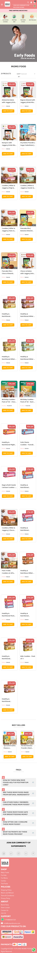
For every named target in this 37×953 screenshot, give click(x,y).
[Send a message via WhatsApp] (34, 950)
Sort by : (18, 75)
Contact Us (4, 910)
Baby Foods (5, 872)
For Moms (4, 878)
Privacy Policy (5, 898)
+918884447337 (10, 920)
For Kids (3, 875)
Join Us (3, 913)
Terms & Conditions (7, 895)
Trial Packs (4, 883)
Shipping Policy (6, 890)
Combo (3, 881)
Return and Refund (7, 893)
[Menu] (2, 4)
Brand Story (5, 905)
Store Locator (5, 907)
